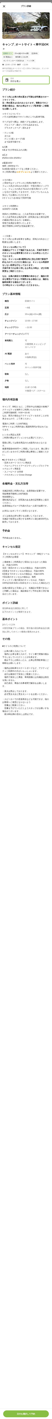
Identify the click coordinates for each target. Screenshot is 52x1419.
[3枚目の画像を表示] (28, 34)
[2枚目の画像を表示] (24, 34)
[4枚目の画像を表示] (32, 34)
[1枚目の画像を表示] (20, 34)
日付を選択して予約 (26, 1414)
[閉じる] (4, 6)
